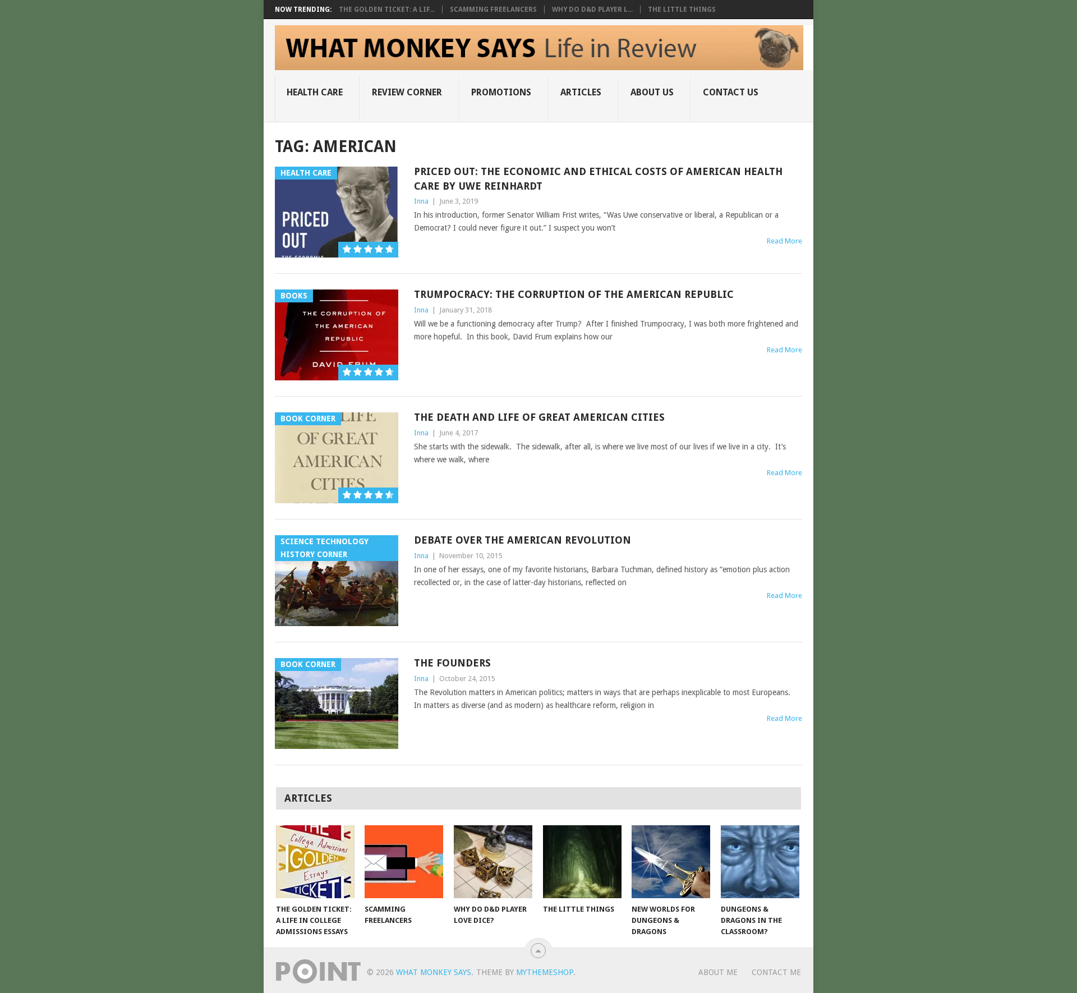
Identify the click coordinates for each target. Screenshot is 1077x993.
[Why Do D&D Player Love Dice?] (493, 861)
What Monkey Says (433, 972)
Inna (421, 201)
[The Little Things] (582, 861)
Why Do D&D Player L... (592, 9)
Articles (580, 92)
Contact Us (730, 92)
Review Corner (407, 92)
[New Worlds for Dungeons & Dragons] (671, 861)
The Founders (452, 663)
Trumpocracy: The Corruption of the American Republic (574, 294)
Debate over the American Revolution (522, 540)
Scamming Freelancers (493, 9)
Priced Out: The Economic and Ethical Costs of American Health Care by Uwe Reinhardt (598, 178)
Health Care (315, 92)
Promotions (501, 92)
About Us (652, 92)
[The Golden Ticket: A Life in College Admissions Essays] (315, 861)
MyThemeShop (544, 972)
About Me (718, 972)
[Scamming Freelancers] (404, 861)
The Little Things (682, 9)
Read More (784, 241)
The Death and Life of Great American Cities (539, 417)
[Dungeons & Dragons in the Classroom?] (760, 861)
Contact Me (776, 972)
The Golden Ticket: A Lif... (387, 9)
